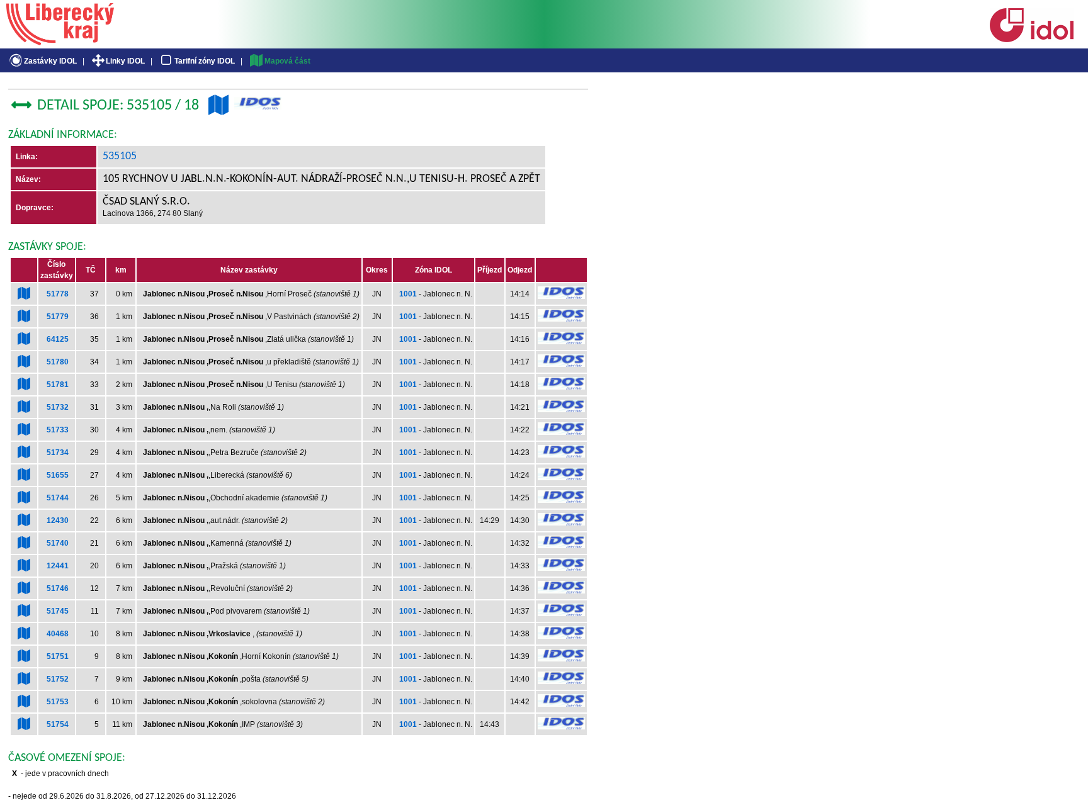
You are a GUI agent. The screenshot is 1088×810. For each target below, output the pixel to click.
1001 (408, 294)
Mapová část (287, 61)
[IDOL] (1031, 39)
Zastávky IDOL (50, 61)
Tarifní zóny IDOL (204, 61)
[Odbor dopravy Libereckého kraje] (60, 41)
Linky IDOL (125, 61)
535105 (120, 156)
